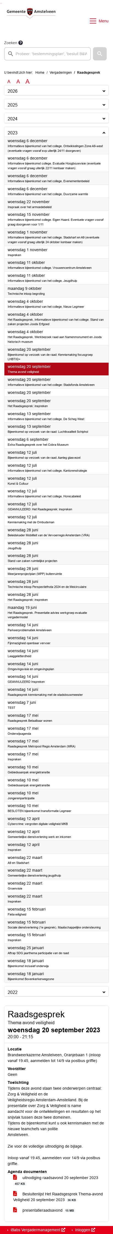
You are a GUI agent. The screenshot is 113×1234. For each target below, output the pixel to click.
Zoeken (10, 43)
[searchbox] (47, 53)
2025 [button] (13, 105)
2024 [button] (13, 118)
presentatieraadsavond (47, 1210)
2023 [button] (13, 133)
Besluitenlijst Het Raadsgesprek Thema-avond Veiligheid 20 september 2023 (58, 1197)
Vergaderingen (61, 73)
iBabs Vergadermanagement (35, 1230)
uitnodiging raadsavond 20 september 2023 (56, 1180)
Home (39, 73)
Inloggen (82, 1230)
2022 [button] (13, 992)
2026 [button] (13, 91)
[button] (100, 53)
